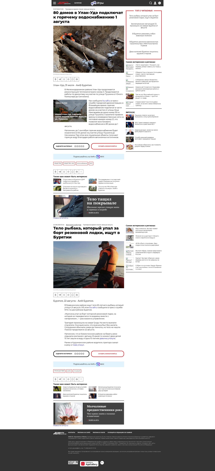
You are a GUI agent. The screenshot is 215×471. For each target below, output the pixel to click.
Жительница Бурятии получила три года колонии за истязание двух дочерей (109, 388)
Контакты (71, 432)
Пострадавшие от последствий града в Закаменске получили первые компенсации (109, 181)
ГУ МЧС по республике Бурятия (64, 289)
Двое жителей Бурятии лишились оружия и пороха (143, 53)
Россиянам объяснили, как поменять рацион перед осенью (148, 145)
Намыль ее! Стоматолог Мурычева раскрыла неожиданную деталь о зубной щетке (147, 89)
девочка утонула (107, 338)
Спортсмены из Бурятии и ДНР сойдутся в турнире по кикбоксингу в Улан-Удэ (74, 181)
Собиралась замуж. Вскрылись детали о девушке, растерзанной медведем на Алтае (147, 81)
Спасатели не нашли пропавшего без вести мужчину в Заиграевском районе (75, 188)
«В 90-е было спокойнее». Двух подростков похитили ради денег (147, 244)
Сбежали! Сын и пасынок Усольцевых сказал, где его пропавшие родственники (148, 74)
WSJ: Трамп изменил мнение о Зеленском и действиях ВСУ (145, 123)
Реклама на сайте (84, 432)
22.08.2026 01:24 (58, 225)
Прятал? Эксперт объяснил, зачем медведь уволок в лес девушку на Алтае (147, 260)
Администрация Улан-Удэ (62, 74)
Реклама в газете (99, 432)
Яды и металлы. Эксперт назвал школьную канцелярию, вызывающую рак (146, 230)
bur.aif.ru (106, 101)
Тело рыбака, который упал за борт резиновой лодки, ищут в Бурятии (143, 17)
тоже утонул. (78, 345)
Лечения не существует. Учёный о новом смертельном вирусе (147, 237)
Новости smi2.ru (60, 218)
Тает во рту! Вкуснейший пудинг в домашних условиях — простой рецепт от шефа (147, 96)
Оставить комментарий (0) (107, 146)
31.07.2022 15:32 (58, 9)
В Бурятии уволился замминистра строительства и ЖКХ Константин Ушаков (144, 44)
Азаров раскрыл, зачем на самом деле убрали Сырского (146, 130)
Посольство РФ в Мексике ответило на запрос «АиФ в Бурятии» (107, 188)
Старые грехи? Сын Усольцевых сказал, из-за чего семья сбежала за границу (148, 103)
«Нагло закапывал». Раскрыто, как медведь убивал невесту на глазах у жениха (148, 66)
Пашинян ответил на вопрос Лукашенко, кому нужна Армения (146, 116)
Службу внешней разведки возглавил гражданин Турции (145, 138)
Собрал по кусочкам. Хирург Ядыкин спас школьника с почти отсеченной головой (148, 267)
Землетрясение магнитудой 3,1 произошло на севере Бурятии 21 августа (144, 26)
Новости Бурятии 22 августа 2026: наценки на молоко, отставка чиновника (75, 388)
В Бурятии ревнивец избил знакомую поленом (143, 35)
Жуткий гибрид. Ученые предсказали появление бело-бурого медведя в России (148, 252)
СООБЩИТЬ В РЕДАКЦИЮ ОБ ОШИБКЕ (120, 432)
